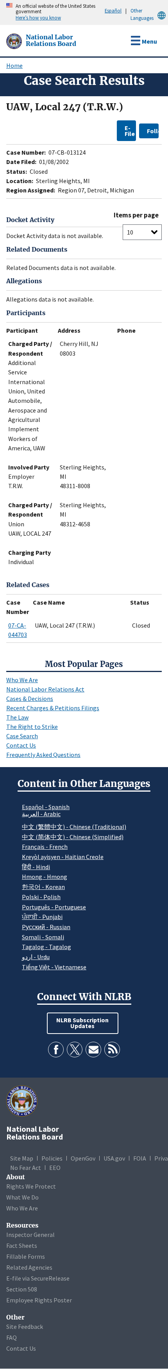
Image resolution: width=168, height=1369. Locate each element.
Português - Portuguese (54, 907)
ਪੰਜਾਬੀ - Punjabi (42, 917)
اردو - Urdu (36, 957)
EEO (55, 1167)
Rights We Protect (31, 1186)
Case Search (22, 736)
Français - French (45, 846)
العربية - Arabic (41, 814)
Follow (153, 131)
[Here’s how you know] (2, 12)
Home (14, 65)
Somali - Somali (43, 937)
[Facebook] (56, 1049)
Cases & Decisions (29, 698)
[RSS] (112, 1049)
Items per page (136, 215)
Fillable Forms (25, 1256)
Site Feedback (24, 1326)
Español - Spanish (46, 807)
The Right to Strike (32, 726)
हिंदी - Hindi (36, 867)
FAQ (11, 1337)
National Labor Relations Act (45, 689)
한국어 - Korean (43, 887)
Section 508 (21, 1289)
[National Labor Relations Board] (14, 41)
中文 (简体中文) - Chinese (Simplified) (72, 837)
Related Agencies (29, 1267)
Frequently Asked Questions (43, 755)
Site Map (21, 1158)
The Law (17, 717)
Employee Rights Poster (39, 1300)
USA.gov (114, 1158)
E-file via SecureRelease (38, 1278)
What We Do (22, 1197)
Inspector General (30, 1234)
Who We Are (22, 680)
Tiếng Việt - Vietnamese (54, 967)
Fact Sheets (21, 1245)
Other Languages (142, 14)
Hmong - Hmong (44, 876)
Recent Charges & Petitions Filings (52, 708)
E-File (130, 130)
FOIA (139, 1158)
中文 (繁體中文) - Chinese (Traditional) (74, 827)
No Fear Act (25, 1167)
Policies (52, 1158)
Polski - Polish (41, 897)
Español (113, 10)
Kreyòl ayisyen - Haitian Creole (63, 857)
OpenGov (83, 1158)
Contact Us (21, 745)
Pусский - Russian (46, 927)
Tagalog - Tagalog (46, 947)
